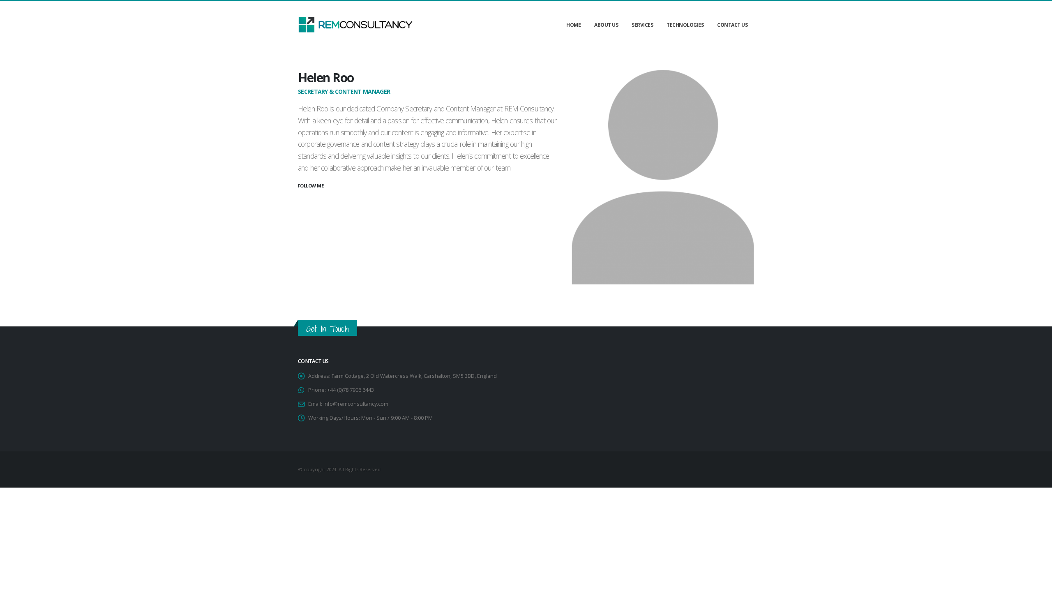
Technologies (685, 24)
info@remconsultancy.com (355, 403)
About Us (606, 24)
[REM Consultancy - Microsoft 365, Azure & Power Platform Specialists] (355, 25)
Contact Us (732, 24)
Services (642, 24)
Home (573, 24)
